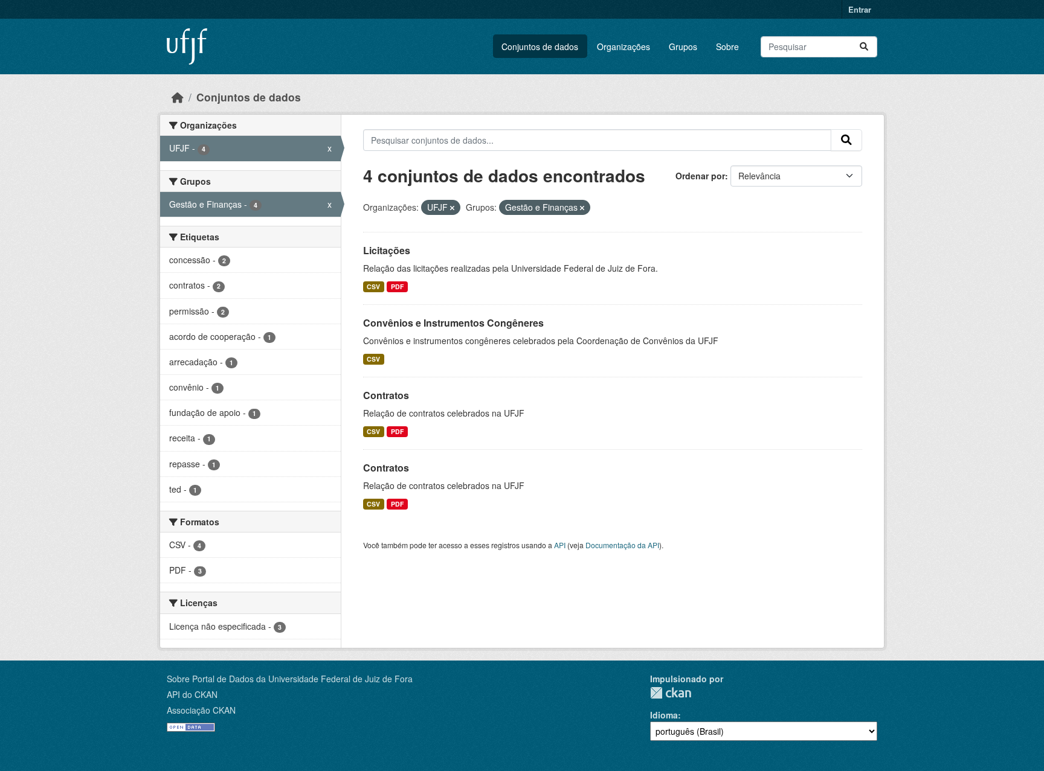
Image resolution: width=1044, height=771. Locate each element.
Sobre (727, 46)
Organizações (623, 46)
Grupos (683, 46)
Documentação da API (622, 545)
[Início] (178, 96)
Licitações (386, 250)
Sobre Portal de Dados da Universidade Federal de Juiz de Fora (290, 679)
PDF (397, 286)
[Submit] (864, 46)
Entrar (859, 9)
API (560, 545)
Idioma (664, 715)
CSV (373, 286)
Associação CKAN (201, 710)
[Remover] (452, 208)
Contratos (386, 395)
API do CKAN (192, 694)
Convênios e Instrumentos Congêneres (453, 323)
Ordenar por (700, 176)
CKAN (670, 692)
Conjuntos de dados (539, 46)
